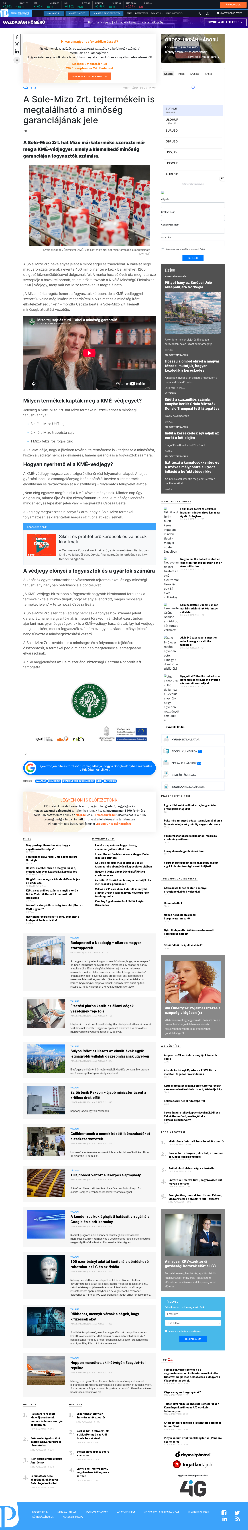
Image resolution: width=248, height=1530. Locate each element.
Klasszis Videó (77, 13)
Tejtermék (110, 781)
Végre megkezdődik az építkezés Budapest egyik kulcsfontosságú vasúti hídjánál (191, 864)
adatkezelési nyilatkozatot (182, 1331)
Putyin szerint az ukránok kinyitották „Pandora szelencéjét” (193, 1440)
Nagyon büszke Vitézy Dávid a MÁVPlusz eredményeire (120, 873)
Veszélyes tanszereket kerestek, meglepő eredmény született (190, 837)
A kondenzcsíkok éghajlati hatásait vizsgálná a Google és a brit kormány (109, 1219)
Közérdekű (170, 393)
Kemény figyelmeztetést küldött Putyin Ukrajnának (119, 903)
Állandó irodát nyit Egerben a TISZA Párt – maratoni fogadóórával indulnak (190, 1072)
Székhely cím (168, 212)
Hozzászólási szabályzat (161, 1512)
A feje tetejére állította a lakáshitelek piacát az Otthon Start (192, 1424)
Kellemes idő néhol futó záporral (184, 1101)
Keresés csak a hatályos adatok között (185, 249)
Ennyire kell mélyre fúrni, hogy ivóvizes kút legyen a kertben (92, 1472)
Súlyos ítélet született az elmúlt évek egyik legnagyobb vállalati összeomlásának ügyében (109, 1053)
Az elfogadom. (185, 1331)
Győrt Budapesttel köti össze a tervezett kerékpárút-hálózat (189, 932)
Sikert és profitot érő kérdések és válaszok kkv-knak (103, 539)
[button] (208, 13)
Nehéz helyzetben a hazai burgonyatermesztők (180, 916)
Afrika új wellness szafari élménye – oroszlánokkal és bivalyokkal (186, 890)
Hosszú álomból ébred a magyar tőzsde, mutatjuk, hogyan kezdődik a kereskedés (51, 870)
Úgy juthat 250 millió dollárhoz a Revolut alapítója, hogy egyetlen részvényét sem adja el (200, 680)
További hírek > (174, 727)
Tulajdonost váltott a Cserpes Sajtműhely (105, 1175)
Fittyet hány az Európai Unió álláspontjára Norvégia (51, 858)
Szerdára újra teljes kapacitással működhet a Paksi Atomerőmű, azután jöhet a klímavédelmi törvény (192, 1116)
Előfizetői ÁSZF (198, 1512)
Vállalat (30, 88)
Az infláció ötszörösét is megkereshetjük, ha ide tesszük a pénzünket (123, 882)
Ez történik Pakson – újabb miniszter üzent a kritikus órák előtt (108, 1095)
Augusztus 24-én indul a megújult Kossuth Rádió (190, 1057)
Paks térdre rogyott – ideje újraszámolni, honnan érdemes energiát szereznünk (47, 1419)
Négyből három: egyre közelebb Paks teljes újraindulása (53, 881)
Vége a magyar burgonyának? (182, 1392)
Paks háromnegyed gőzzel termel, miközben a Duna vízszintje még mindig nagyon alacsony (193, 822)
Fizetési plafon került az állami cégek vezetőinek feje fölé (102, 1008)
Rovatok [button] (156, 13)
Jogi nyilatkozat (97, 1512)
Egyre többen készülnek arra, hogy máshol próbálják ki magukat (190, 807)
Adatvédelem (126, 1512)
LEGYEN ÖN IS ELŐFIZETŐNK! (89, 800)
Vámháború (53, 13)
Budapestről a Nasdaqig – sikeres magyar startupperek (105, 945)
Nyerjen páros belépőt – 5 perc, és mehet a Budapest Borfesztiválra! (52, 918)
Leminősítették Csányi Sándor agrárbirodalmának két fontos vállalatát (199, 608)
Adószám (166, 237)
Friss (129, 13)
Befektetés (141, 13)
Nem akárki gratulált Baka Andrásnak (46, 1460)
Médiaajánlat (67, 1512)
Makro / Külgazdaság (175, 276)
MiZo (99, 781)
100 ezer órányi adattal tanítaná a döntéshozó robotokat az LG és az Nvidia (109, 1264)
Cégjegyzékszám (170, 224)
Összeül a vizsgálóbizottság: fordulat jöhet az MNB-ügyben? (54, 907)
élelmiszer (54, 781)
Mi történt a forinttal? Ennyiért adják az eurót (90, 1415)
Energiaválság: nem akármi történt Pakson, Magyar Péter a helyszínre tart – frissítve (195, 1197)
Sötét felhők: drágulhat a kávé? (183, 945)
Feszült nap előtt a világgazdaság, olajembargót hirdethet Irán (116, 847)
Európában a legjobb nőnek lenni (184, 851)
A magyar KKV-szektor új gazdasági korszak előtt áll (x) (190, 1263)
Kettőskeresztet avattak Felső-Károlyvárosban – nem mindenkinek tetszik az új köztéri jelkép (193, 1087)
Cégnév (165, 199)
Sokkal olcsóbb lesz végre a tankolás (92, 1453)
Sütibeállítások (43, 1516)
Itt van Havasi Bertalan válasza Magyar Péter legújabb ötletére (122, 856)
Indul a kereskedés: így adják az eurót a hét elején (192, 435)
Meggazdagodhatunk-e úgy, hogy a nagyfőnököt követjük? (48, 847)
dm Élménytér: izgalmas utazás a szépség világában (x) (193, 1010)
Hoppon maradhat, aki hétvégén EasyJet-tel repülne (107, 1365)
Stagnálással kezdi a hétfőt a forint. (185, 445)
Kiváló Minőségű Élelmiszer (78, 781)
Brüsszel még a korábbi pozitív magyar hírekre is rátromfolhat (46, 1442)
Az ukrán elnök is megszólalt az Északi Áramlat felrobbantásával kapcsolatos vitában (123, 864)
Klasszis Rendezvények (107, 13)
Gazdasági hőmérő (24, 22)
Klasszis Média (73, 1516)
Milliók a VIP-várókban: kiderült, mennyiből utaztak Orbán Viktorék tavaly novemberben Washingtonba (122, 893)
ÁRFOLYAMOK (233, 4)
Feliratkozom (193, 1339)
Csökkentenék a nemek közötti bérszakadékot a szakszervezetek (110, 1136)
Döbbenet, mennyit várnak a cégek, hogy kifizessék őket (104, 1316)
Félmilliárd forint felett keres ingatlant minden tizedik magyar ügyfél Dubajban (200, 513)
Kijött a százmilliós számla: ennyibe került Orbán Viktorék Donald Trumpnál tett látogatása (52, 894)
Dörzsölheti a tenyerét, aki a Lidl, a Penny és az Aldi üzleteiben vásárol (92, 1435)
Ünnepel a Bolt (173, 903)
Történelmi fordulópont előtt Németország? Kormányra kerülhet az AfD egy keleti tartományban (191, 1407)
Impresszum (40, 1512)
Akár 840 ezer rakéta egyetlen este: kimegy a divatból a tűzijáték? (198, 641)
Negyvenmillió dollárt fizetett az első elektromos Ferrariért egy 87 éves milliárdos (201, 563)
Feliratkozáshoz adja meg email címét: (185, 1307)
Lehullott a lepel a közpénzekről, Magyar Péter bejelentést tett (44, 1480)
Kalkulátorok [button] (174, 13)
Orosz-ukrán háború (191, 40)
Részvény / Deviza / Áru (176, 355)
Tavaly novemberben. (177, 415)
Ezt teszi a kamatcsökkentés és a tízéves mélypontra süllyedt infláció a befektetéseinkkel (192, 467)
